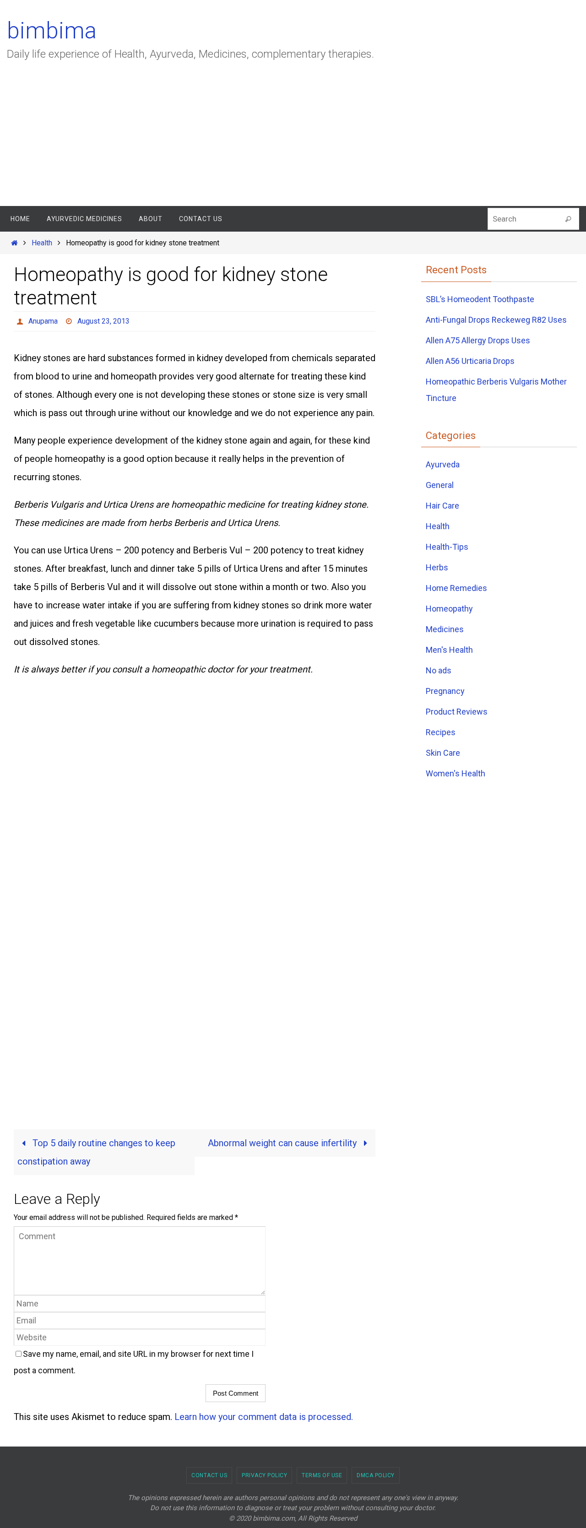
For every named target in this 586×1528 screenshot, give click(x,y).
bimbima (52, 30)
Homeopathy (449, 608)
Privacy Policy (264, 1475)
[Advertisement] (293, 137)
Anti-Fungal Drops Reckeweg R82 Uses (496, 320)
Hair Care (442, 505)
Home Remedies (456, 588)
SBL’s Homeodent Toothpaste (480, 299)
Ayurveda (443, 464)
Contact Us (209, 1475)
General (440, 485)
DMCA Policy (376, 1475)
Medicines (445, 629)
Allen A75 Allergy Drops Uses (478, 340)
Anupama (43, 321)
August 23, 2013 (103, 321)
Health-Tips (447, 547)
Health (42, 242)
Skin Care (443, 753)
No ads (438, 670)
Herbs (437, 567)
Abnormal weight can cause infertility (283, 1143)
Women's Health (455, 773)
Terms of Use (322, 1475)
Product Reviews (457, 711)
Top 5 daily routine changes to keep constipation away (96, 1152)
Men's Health (449, 650)
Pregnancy (445, 691)
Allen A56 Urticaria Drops (470, 361)
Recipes (441, 732)
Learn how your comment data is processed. (263, 1416)
